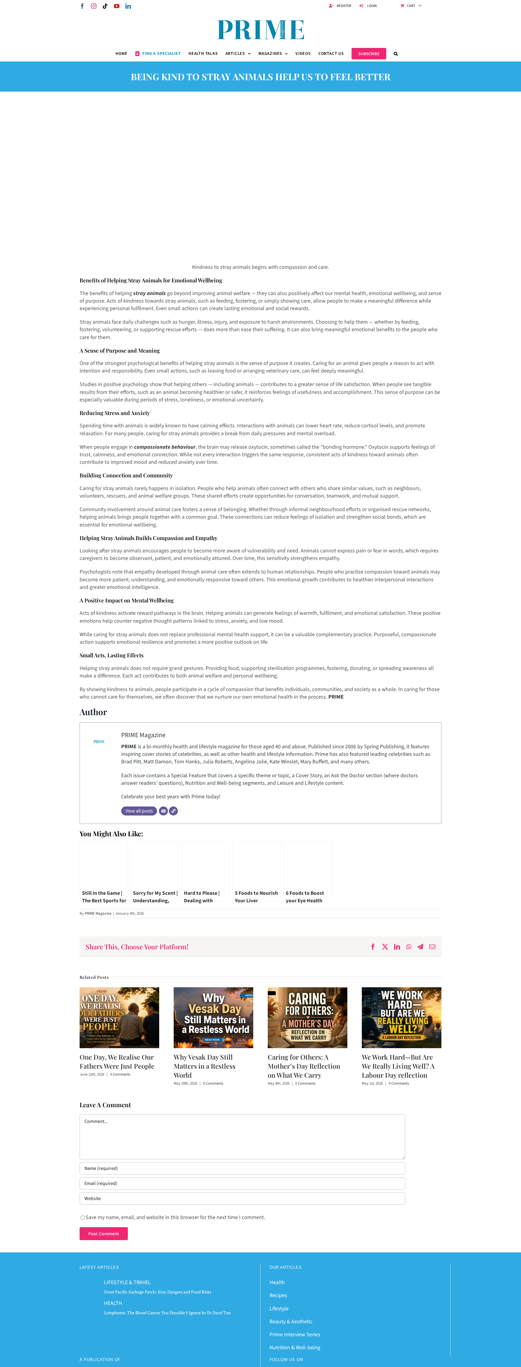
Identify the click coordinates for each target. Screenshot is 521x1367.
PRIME (336, 697)
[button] (396, 53)
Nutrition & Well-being (295, 1347)
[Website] (173, 810)
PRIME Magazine (143, 735)
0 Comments (120, 1074)
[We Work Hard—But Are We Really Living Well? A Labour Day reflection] (401, 991)
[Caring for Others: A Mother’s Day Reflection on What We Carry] (307, 991)
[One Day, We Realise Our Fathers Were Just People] (119, 991)
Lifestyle (279, 1308)
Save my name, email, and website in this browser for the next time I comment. (175, 1217)
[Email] (163, 810)
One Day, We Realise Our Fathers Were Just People (117, 1061)
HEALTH (113, 1303)
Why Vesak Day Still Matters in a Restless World (204, 1065)
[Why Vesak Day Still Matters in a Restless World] (213, 991)
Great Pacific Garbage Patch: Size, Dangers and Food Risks (157, 1292)
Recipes (278, 1295)
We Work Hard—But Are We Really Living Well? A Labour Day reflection (398, 1065)
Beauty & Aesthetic (291, 1321)
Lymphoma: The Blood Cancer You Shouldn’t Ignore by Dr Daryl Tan (167, 1312)
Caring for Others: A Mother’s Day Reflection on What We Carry (304, 1065)
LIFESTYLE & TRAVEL (127, 1282)
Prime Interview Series (295, 1334)
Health (277, 1282)
